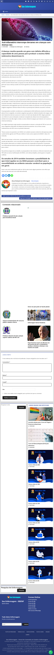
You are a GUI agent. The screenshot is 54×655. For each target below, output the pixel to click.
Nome (5, 375)
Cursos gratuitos (32, 599)
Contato (27, 634)
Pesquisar (21, 407)
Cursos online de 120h (34, 503)
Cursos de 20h (31, 601)
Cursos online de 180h (34, 484)
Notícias (27, 46)
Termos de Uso (21, 632)
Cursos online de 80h (33, 542)
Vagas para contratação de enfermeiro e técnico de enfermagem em (35, 199)
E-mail (5, 382)
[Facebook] (3, 175)
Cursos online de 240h (34, 465)
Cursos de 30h (31, 603)
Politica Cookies (40, 632)
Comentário (6, 362)
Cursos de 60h (31, 605)
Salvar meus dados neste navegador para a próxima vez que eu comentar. (23, 393)
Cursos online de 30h (33, 580)
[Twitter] (6, 175)
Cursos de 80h (31, 607)
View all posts (35, 181)
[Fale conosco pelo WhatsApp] (51, 652)
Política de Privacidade (10, 632)
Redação (48, 632)
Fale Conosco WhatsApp (34, 610)
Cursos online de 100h (34, 522)
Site (4, 389)
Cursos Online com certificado (39, 405)
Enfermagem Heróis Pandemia (36, 322)
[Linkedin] (9, 175)
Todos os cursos (32, 608)
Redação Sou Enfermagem (17, 46)
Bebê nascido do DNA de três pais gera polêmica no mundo (16, 196)
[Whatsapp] (12, 175)
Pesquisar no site (5, 405)
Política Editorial (30, 632)
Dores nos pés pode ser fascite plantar (39, 306)
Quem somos (5, 603)
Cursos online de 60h (33, 561)
